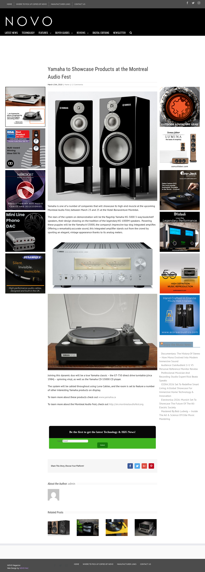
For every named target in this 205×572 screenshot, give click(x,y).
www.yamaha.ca (107, 397)
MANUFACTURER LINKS (126, 564)
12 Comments (77, 84)
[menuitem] (9, 4)
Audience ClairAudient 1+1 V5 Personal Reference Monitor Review (178, 366)
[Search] (131, 32)
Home (67, 84)
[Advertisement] (142, 21)
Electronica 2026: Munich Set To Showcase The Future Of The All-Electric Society (178, 403)
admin (71, 483)
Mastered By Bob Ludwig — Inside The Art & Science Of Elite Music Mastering (178, 415)
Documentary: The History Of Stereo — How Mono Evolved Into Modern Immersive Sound (179, 357)
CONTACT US (145, 564)
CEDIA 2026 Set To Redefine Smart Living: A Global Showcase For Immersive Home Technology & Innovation (179, 390)
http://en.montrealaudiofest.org (126, 404)
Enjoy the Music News (177, 345)
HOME (76, 564)
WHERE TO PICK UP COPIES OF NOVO (98, 564)
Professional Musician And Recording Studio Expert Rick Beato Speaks (178, 376)
